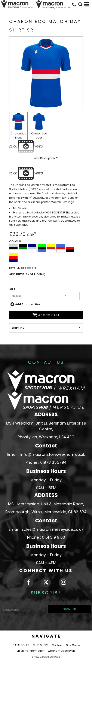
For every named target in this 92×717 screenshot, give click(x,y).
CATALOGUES (20, 645)
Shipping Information (30, 651)
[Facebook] (28, 582)
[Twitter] (46, 582)
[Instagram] (63, 582)
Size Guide (73, 645)
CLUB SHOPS (40, 645)
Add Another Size (27, 304)
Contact (57, 645)
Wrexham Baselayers (62, 651)
